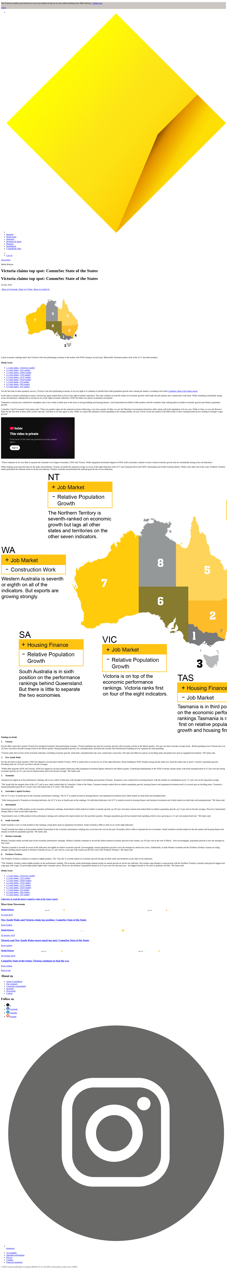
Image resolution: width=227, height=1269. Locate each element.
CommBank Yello (13, 249)
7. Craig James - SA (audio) (17, 382)
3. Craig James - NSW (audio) (18, 372)
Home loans (11, 237)
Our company (12, 984)
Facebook (13, 1009)
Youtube (12, 1016)
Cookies (9, 1260)
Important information (15, 1255)
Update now (97, 3)
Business (10, 244)
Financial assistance (14, 1262)
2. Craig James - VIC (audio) (18, 370)
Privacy (9, 1257)
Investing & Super (13, 241)
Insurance (10, 239)
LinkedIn (13, 1013)
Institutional (11, 246)
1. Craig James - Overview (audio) (20, 368)
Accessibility (11, 1253)
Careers (9, 993)
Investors (10, 989)
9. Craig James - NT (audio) (18, 387)
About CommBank (14, 981)
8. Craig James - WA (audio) (18, 384)
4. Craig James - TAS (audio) (18, 375)
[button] (116, 12)
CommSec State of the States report (182, 391)
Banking (9, 234)
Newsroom (5, 260)
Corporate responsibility (16, 986)
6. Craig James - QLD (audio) (18, 379)
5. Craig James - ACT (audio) (18, 377)
